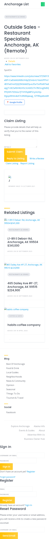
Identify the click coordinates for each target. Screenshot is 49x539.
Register (31, 471)
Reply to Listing (15, 158)
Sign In (28, 505)
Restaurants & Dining (15, 17)
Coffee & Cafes (15, 316)
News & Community (15, 380)
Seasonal (10, 389)
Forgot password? (7, 477)
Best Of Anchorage (15, 364)
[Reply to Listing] (8, 259)
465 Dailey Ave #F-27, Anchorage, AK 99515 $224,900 (22, 286)
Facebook (11, 412)
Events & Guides (27, 430)
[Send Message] (8, 197)
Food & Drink (12, 368)
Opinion (10, 385)
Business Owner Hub (34, 438)
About (42, 430)
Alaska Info (39, 426)
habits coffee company (24, 325)
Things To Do (13, 393)
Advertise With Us (36, 434)
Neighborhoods (14, 376)
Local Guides (12, 372)
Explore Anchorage (20, 426)
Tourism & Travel (14, 397)
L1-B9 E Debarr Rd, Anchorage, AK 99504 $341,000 (22, 242)
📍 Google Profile (14, 102)
